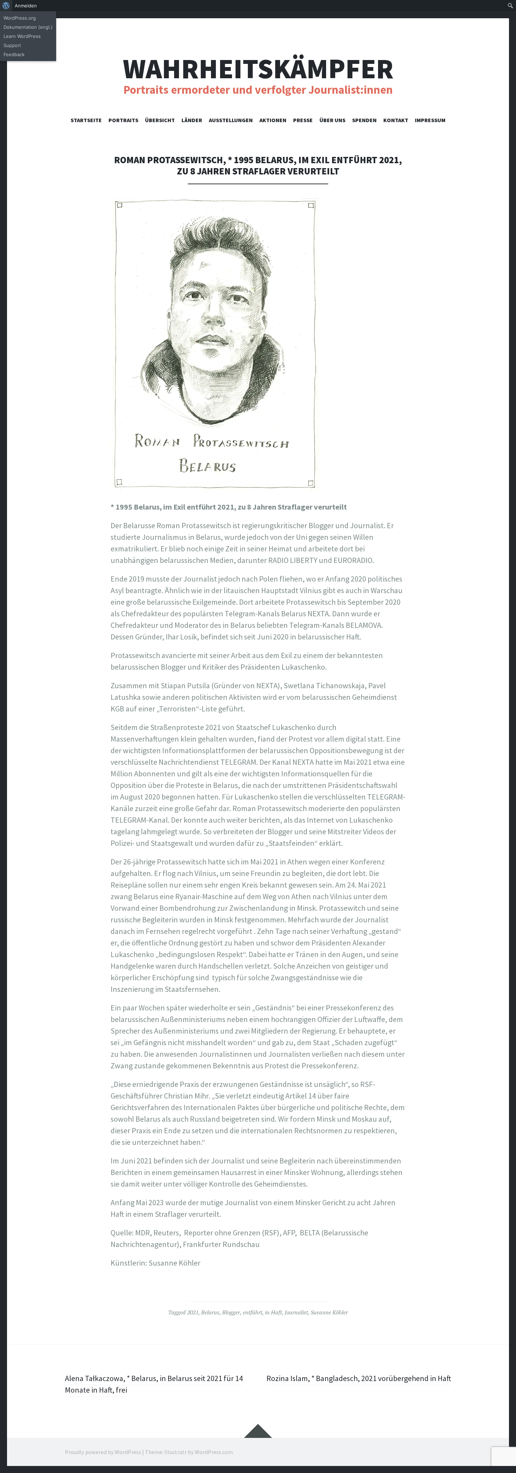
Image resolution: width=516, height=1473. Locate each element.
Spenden (364, 120)
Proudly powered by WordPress (103, 1451)
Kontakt (395, 120)
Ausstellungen (231, 120)
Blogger (231, 1312)
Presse (303, 120)
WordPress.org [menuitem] (20, 18)
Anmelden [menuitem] (26, 5)
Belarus (210, 1312)
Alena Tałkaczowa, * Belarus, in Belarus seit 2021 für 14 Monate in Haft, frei (154, 1384)
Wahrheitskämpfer (258, 68)
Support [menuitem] (12, 45)
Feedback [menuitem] (14, 54)
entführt (252, 1312)
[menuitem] (6, 5)
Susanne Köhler (329, 1312)
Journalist (296, 1312)
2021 (192, 1312)
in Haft (273, 1312)
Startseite (86, 120)
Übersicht (160, 120)
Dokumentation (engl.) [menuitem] (28, 27)
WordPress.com (214, 1451)
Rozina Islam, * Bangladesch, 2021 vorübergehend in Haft (358, 1378)
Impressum (430, 120)
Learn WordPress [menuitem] (22, 36)
